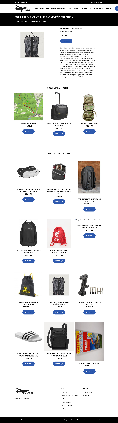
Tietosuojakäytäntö (89, 420)
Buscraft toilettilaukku (89, 123)
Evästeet (79, 420)
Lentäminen (39, 8)
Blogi (64, 409)
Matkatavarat (73, 8)
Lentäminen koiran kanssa (56, 8)
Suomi (93, 2)
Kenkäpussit (78, 28)
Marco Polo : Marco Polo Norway (89, 363)
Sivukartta (100, 420)
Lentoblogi (110, 8)
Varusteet (71, 28)
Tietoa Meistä (67, 405)
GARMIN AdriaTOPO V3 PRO (29, 123)
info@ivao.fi (99, 2)
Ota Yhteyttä (72, 420)
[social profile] (27, 2)
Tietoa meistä (98, 8)
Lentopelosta (86, 8)
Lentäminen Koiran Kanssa (71, 395)
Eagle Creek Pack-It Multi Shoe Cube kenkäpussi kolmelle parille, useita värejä (59, 191)
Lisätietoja (66, 41)
